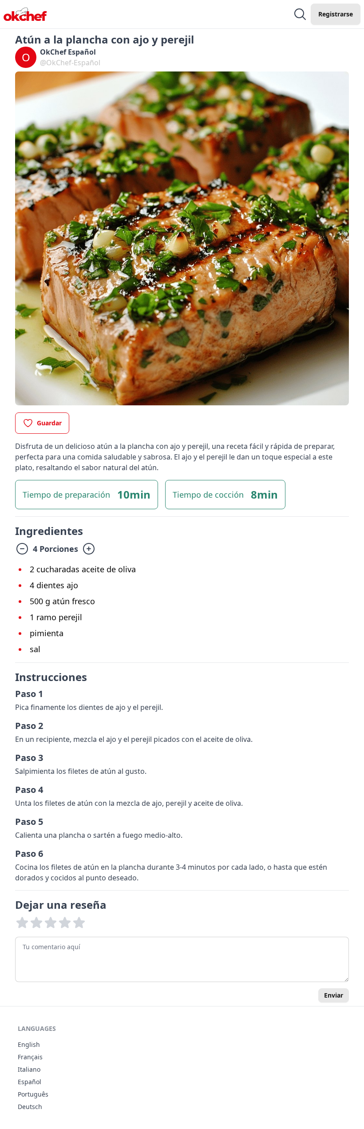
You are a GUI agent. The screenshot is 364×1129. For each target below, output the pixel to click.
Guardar (49, 423)
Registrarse (335, 14)
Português (33, 1094)
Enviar (333, 995)
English (29, 1044)
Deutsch (30, 1106)
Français (30, 1057)
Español (29, 1082)
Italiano (29, 1069)
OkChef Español (68, 52)
